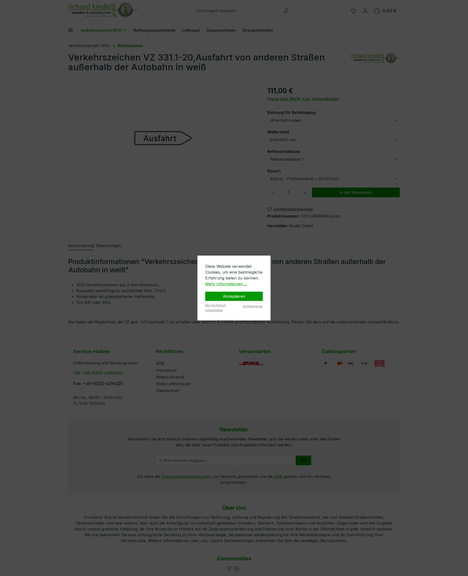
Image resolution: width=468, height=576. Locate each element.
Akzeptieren (234, 296)
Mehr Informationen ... (226, 283)
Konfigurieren (253, 306)
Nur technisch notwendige (215, 307)
